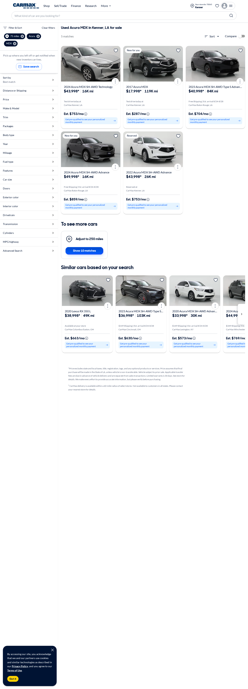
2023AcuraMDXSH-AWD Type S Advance (216, 86)
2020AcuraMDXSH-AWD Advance (195, 311)
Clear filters (48, 27)
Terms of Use (14, 670)
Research (91, 6)
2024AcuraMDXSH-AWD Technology (88, 86)
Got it (12, 678)
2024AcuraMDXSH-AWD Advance (86, 172)
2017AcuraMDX (137, 86)
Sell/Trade (60, 6)
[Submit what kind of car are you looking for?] (231, 16)
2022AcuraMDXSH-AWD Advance (149, 172)
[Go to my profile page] (228, 5)
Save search (31, 66)
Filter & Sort (15, 27)
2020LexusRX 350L (78, 311)
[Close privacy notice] (52, 650)
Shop (46, 6)
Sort (212, 36)
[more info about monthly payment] (85, 114)
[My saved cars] (217, 5)
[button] (14, 36)
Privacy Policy (20, 666)
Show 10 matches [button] (84, 251)
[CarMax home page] (26, 5)
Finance (76, 6)
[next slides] (241, 314)
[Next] (116, 64)
